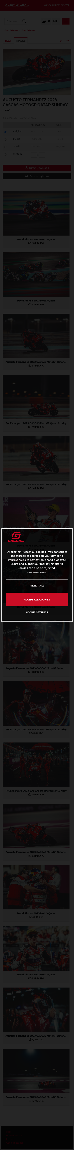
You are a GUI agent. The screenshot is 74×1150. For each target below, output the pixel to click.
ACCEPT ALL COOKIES (37, 600)
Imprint (43, 572)
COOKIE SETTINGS (37, 612)
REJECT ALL (37, 586)
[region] (36, 575)
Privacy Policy (33, 572)
